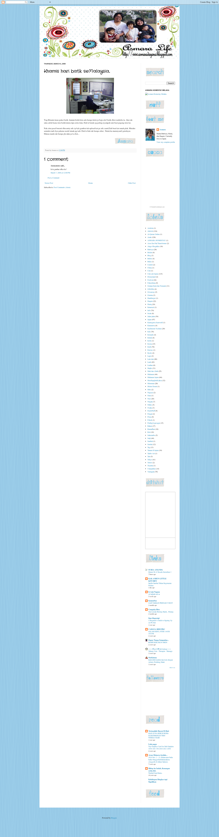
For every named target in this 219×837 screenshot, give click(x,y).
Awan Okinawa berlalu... (157, 755)
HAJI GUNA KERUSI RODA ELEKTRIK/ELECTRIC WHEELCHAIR (158, 735)
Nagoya (150, 392)
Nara (149, 395)
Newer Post (49, 183)
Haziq (149, 304)
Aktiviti (150, 231)
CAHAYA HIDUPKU (156, 629)
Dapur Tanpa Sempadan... (158, 640)
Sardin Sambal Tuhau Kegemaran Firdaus (159, 584)
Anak (149, 237)
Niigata (150, 401)
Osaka (149, 407)
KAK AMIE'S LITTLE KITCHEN (157, 579)
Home (90, 183)
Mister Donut (152, 386)
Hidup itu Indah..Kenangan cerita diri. (159, 769)
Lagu (149, 356)
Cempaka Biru (154, 609)
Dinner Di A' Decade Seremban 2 (159, 572)
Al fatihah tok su (154, 594)
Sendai (149, 444)
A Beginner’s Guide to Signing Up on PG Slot (160, 621)
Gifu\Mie (150, 289)
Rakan (149, 426)
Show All (172, 668)
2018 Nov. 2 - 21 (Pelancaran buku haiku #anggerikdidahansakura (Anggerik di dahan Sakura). (160, 759)
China (149, 267)
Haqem (150, 301)
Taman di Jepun (153, 450)
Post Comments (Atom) (62, 187)
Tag (148, 447)
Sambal (150, 441)
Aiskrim (150, 228)
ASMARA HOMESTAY (156, 240)
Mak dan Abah (152, 371)
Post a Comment (53, 178)
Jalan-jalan (151, 316)
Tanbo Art (151, 453)
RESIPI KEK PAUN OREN (157, 642)
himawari (150, 307)
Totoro (149, 462)
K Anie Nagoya (154, 592)
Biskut (149, 252)
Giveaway (151, 292)
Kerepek (150, 334)
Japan (149, 319)
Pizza (149, 417)
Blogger (114, 818)
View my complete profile (166, 142)
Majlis (149, 368)
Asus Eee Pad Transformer (156, 243)
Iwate (149, 313)
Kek (148, 331)
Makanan (150, 374)
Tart (148, 456)
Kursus (150, 350)
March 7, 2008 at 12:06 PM (60, 172)
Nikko (149, 404)
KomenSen (152, 600)
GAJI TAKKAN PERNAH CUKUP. (160, 603)
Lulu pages (152, 744)
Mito (149, 389)
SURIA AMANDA (155, 570)
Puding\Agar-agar (153, 423)
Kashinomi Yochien (154, 328)
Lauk (149, 362)
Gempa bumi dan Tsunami (156, 286)
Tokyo (149, 459)
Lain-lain (150, 359)
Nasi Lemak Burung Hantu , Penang (160, 612)
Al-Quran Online (153, 234)
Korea (149, 344)
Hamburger (151, 298)
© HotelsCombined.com (157, 207)
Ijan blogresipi (154, 618)
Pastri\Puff (151, 410)
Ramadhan (151, 429)
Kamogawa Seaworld (155, 322)
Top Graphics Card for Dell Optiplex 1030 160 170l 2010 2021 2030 (161, 747)
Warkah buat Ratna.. (155, 773)
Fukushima (151, 283)
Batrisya (150, 249)
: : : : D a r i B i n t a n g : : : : (159, 649)
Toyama (150, 465)
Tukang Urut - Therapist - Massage (160, 651)
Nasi (149, 398)
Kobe (149, 340)
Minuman (150, 383)
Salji (149, 438)
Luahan (150, 365)
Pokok (149, 420)
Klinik (149, 337)
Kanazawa (151, 325)
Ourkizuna (152, 657)
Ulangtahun (151, 468)
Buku (149, 261)
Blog (149, 255)
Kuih (149, 347)
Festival (150, 280)
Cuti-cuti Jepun (152, 274)
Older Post (132, 183)
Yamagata (150, 471)
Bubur (149, 258)
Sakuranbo (151, 435)
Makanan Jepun (153, 377)
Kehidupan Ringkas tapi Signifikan (157, 780)
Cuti (148, 270)
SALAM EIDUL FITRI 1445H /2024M (159, 632)
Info (148, 310)
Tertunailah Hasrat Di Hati (158, 731)
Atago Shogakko (153, 246)
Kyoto (149, 353)
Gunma (150, 295)
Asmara (163, 129)
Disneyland (151, 277)
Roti (148, 432)
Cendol (150, 264)
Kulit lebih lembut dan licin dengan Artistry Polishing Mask (160, 661)
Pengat (149, 414)
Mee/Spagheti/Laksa (154, 380)
